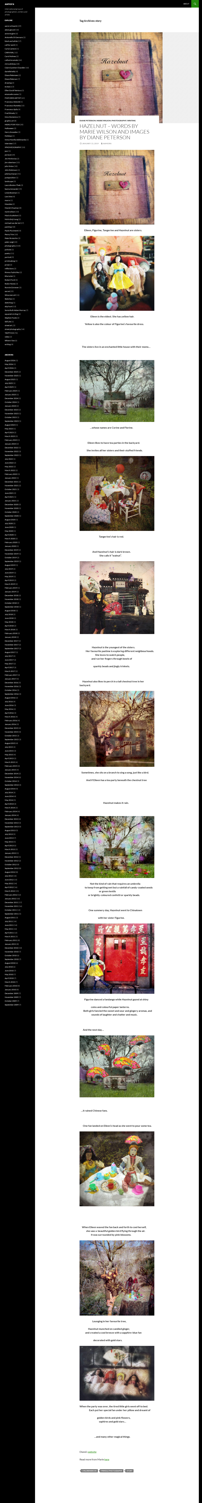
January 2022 (10, 478)
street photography (13, 329)
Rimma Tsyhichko (12, 272)
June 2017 (9, 660)
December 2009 (11, 993)
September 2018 (11, 607)
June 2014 (9, 796)
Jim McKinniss (11, 158)
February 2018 (11, 633)
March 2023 (10, 436)
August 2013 (10, 830)
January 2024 (10, 406)
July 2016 (9, 701)
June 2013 (9, 838)
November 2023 (11, 413)
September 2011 (11, 914)
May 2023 (9, 428)
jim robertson (10, 162)
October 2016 (11, 690)
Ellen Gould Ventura (13, 90)
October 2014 (11, 781)
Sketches (8, 299)
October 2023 (11, 417)
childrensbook (89, 1471)
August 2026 (10, 360)
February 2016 (11, 720)
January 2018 (10, 637)
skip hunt (8, 306)
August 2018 (10, 610)
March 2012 (10, 891)
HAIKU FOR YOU (12, 124)
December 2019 (11, 550)
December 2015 (11, 728)
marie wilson (104, 120)
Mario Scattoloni (11, 215)
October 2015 (11, 735)
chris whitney (10, 64)
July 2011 (9, 921)
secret (7, 291)
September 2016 (11, 694)
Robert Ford (10, 280)
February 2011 (11, 940)
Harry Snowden (11, 132)
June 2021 (9, 493)
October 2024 (11, 402)
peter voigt (9, 242)
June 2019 (9, 572)
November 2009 (11, 997)
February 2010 (11, 986)
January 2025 (10, 394)
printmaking (10, 261)
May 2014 (9, 800)
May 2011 (9, 929)
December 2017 (11, 641)
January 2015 (10, 770)
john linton (9, 166)
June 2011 (9, 925)
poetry (7, 253)
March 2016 (10, 716)
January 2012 (10, 898)
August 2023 (10, 425)
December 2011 (11, 902)
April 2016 (9, 713)
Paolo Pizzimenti (11, 230)
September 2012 (11, 868)
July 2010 (9, 967)
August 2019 (10, 565)
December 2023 (11, 410)
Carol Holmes (10, 56)
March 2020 (10, 538)
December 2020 (11, 504)
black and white (11, 41)
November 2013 (11, 823)
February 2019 (11, 588)
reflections (9, 268)
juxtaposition (10, 177)
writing (131, 120)
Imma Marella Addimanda (15, 139)
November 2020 (11, 508)
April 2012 (9, 887)
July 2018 (9, 614)
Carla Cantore (10, 49)
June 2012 (9, 879)
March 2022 (10, 470)
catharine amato (11, 60)
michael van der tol (12, 223)
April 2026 (9, 368)
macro (7, 200)
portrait (8, 257)
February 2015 (11, 766)
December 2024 (11, 398)
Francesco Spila (11, 109)
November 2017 (11, 644)
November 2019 (11, 554)
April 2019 (9, 580)
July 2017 (9, 656)
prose (7, 265)
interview (8, 143)
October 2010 (11, 955)
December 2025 (11, 372)
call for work (10, 45)
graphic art (9, 121)
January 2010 (10, 989)
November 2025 (11, 375)
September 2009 (11, 1005)
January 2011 (10, 944)
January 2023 (10, 444)
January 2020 (10, 546)
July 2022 (9, 459)
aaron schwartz (11, 26)
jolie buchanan (11, 174)
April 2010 (9, 978)
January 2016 (10, 724)
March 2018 (10, 629)
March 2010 (10, 982)
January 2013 (10, 853)
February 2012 (11, 895)
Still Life (8, 321)
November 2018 (11, 599)
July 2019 (9, 569)
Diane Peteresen (11, 75)
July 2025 (9, 383)
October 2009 (11, 1001)
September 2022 (11, 455)
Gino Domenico (11, 117)
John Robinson (11, 170)
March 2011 (10, 936)
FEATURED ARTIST (13, 98)
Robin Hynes (10, 284)
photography (119, 120)
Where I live (10, 340)
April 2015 (9, 758)
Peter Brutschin (11, 238)
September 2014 (11, 785)
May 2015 (9, 754)
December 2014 (11, 773)
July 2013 (9, 834)
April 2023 (9, 432)
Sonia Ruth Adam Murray (15, 310)
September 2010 (11, 959)
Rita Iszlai (9, 276)
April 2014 (9, 804)
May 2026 (9, 364)
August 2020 (10, 519)
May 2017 (9, 663)
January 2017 (10, 679)
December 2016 (11, 682)
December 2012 (11, 857)
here (106, 1459)
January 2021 (10, 500)
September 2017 (11, 648)
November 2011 (11, 906)
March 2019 (10, 584)
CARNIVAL (9, 52)
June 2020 (9, 527)
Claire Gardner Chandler (15, 67)
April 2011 (9, 933)
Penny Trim (9, 234)
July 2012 (9, 876)
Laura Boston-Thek (12, 185)
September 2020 (11, 516)
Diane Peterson (88, 120)
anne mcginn (10, 33)
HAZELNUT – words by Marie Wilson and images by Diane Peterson (114, 132)
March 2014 (10, 807)
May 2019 (9, 576)
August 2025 (10, 379)
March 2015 (10, 762)
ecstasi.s (8, 86)
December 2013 (11, 819)
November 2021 (11, 485)
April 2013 (9, 845)
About (186, 4)
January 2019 (10, 591)
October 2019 (11, 557)
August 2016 (10, 698)
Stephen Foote (11, 318)
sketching (9, 302)
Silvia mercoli (10, 295)
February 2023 (11, 440)
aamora (9, 4)
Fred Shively (10, 113)
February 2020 (11, 542)
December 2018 (11, 595)
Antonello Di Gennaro (14, 37)
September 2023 (11, 421)
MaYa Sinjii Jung (11, 219)
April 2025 (9, 387)
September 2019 (11, 561)
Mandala (8, 204)
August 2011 (10, 917)
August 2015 (10, 743)
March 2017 (10, 671)
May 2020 (9, 531)
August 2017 (10, 652)
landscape (9, 181)
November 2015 (11, 732)
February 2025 (11, 391)
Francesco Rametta (13, 105)
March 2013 (10, 849)
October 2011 (11, 910)
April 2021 (9, 497)
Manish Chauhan (12, 208)
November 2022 (11, 451)
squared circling (11, 314)
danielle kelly (10, 71)
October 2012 (11, 864)
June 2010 (9, 970)
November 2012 (11, 861)
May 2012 (9, 883)
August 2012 (10, 872)
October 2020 (11, 512)
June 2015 (9, 751)
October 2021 (11, 489)
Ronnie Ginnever (12, 287)
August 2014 (10, 789)
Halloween (9, 128)
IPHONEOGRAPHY (13, 147)
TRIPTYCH (9, 333)
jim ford (8, 155)
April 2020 (9, 535)
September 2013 (11, 826)
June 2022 (9, 463)
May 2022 (9, 466)
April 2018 (9, 626)
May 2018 (9, 622)
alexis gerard (10, 30)
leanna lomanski (11, 189)
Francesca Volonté (12, 102)
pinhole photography (111, 1471)
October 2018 (11, 603)
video (7, 337)
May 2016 (9, 709)
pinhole (8, 249)
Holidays (8, 136)
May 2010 (9, 974)
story (129, 1471)
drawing (8, 83)
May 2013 (9, 842)
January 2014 (10, 815)
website (92, 1451)
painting (8, 227)
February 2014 (11, 811)
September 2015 (11, 739)
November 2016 (11, 686)
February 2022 (11, 474)
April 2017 (9, 667)
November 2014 (11, 777)
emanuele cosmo (12, 94)
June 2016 (9, 705)
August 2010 (10, 963)
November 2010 (11, 951)
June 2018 (9, 618)
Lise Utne (8, 196)
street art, (9, 325)
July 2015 (9, 747)
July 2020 (9, 523)
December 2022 (11, 447)
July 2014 (9, 792)
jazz (6, 151)
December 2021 (11, 482)
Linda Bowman (11, 193)
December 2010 (11, 948)
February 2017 (11, 675)
